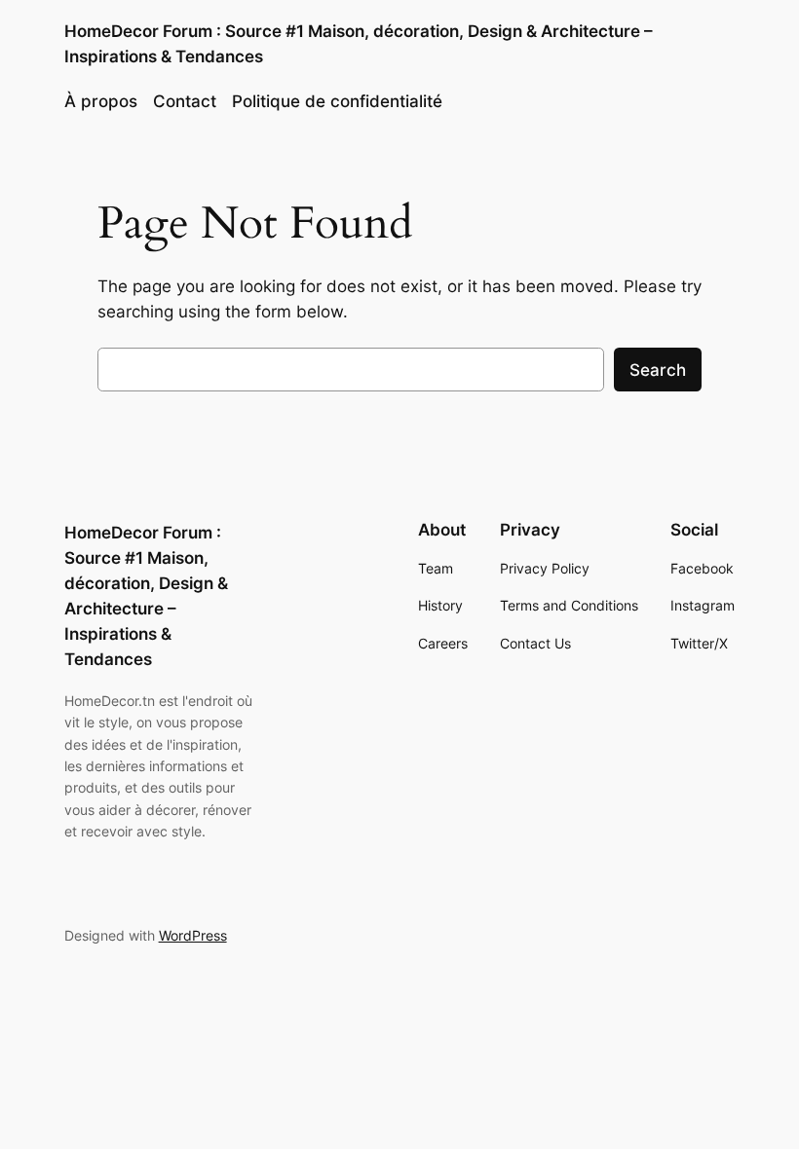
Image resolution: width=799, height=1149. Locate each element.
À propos (100, 101)
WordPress (193, 935)
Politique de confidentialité (337, 101)
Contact (184, 101)
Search (657, 370)
